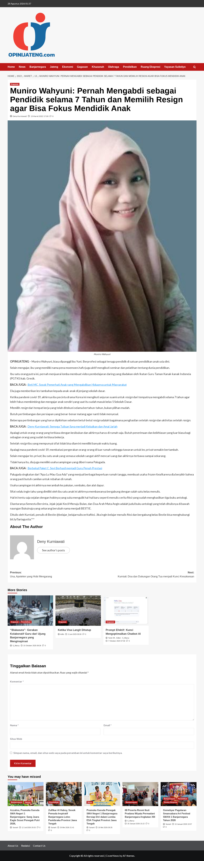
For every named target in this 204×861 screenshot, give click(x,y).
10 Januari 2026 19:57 (183, 824)
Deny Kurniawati (20, 116)
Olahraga (113, 66)
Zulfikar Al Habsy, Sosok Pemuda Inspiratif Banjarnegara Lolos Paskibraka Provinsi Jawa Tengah (62, 817)
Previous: (31, 574)
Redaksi (25, 845)
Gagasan (82, 66)
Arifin (62, 634)
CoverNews (112, 855)
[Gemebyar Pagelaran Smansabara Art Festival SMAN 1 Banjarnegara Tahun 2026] (179, 794)
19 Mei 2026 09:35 (105, 827)
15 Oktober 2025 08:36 (32, 646)
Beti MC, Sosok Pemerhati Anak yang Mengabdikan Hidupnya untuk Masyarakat (77, 384)
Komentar (17, 681)
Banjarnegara (37, 66)
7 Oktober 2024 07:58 (116, 641)
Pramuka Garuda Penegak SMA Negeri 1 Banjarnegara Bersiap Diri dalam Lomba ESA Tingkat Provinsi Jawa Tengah (102, 817)
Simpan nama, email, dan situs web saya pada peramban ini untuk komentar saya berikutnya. (67, 752)
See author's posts (53, 550)
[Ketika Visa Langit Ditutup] (78, 610)
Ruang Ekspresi (150, 66)
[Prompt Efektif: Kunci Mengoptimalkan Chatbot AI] (126, 610)
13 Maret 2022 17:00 (39, 116)
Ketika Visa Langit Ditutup (74, 629)
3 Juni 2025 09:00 (74, 634)
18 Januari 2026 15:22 (136, 824)
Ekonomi (67, 66)
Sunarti (15, 827)
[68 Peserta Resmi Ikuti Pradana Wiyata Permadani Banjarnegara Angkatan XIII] (140, 794)
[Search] (195, 67)
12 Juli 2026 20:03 (29, 827)
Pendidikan (130, 66)
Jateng (54, 66)
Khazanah (98, 66)
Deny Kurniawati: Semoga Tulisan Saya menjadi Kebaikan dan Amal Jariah (72, 426)
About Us (13, 845)
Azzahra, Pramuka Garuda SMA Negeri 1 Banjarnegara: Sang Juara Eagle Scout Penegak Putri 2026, (25, 817)
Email (108, 725)
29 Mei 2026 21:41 (67, 827)
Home (11, 66)
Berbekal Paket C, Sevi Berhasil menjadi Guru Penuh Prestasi (65, 468)
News (22, 66)
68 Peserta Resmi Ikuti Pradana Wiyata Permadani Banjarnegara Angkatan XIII (140, 813)
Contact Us (39, 845)
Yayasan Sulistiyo (175, 66)
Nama (14, 725)
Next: (156, 574)
